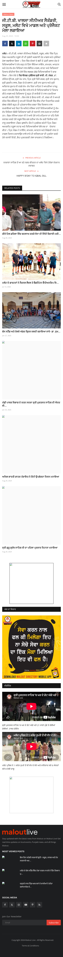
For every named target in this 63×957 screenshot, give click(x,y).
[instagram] (19, 904)
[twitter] (12, 904)
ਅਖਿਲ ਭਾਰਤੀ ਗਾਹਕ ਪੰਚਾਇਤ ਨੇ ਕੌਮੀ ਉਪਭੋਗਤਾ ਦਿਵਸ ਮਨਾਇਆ (30, 476)
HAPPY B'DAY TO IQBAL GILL (31, 175)
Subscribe (54, 922)
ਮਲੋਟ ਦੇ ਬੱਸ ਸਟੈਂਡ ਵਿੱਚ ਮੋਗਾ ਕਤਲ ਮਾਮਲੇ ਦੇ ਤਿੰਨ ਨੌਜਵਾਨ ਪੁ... (40, 872)
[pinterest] (32, 904)
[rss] (39, 904)
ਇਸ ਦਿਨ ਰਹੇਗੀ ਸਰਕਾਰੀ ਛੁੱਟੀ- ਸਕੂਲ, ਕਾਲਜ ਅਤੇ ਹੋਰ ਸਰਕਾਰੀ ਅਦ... (39, 859)
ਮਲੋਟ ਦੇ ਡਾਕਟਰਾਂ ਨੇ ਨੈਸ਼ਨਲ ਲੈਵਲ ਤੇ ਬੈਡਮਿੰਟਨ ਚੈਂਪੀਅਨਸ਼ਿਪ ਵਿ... (30, 282)
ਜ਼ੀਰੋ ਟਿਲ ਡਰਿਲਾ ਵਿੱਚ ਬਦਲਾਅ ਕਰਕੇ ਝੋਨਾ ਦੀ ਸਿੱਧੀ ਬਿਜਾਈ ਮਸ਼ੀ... (31, 233)
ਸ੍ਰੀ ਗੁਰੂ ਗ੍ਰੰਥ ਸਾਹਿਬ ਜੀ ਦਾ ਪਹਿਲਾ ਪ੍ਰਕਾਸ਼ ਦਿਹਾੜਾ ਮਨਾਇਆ (29, 547)
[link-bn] (31, 583)
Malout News (8, 14)
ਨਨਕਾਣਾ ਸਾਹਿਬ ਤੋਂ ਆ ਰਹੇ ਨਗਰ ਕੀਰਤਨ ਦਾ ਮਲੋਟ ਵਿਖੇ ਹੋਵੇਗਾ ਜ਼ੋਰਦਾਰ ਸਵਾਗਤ (31, 164)
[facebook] (5, 904)
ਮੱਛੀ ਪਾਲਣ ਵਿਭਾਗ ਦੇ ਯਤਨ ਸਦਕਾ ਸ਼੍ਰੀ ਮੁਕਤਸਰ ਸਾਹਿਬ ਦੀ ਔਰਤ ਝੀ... (31, 404)
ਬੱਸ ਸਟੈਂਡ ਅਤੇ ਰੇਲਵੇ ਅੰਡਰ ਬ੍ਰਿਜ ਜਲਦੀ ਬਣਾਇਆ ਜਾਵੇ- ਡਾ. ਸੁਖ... (31, 331)
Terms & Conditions (30, 945)
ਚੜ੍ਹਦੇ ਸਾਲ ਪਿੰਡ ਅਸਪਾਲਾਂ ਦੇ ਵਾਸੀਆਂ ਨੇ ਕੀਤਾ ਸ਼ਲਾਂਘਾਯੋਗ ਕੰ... (36, 885)
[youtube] (25, 904)
